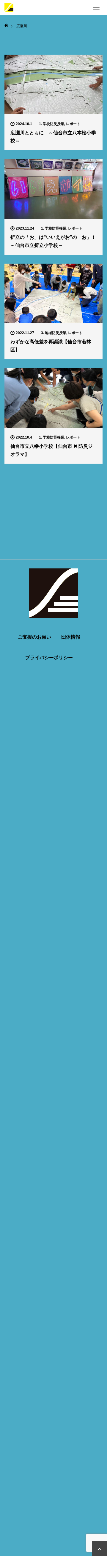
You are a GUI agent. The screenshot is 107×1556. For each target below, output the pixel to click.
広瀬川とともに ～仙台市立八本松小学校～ (53, 136)
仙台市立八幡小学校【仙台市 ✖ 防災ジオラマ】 (51, 450)
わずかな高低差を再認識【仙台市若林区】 (50, 345)
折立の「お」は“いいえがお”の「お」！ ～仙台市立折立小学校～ (53, 241)
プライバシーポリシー (49, 657)
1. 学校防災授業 (51, 124)
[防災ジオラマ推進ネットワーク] (8, 7)
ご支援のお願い (34, 637)
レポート (73, 124)
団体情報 (70, 637)
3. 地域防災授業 (53, 333)
